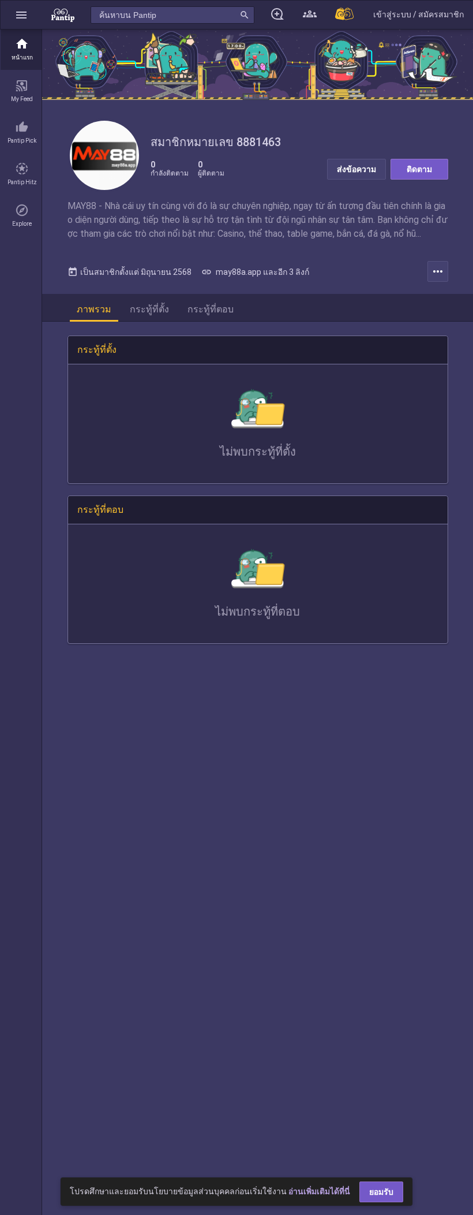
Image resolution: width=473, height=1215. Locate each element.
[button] (21, 15)
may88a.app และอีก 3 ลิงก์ (255, 272)
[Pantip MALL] (345, 15)
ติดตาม (419, 169)
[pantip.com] (63, 15)
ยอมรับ (381, 1192)
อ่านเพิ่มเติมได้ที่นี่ (319, 1191)
